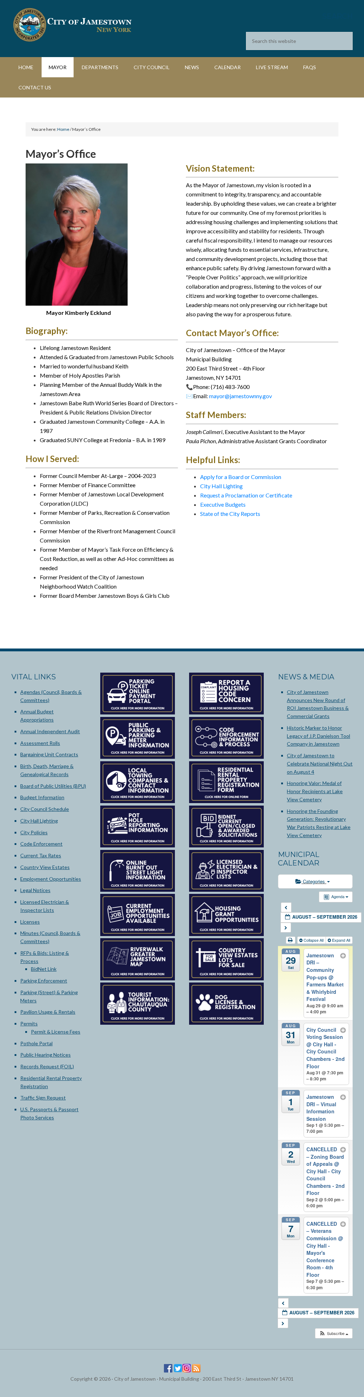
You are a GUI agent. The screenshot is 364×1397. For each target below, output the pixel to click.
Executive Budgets (223, 504)
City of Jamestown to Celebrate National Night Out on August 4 (320, 763)
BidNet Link (44, 969)
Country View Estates (45, 867)
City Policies (34, 832)
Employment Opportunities (50, 879)
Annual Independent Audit (50, 731)
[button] (333, 1333)
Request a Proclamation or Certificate (246, 495)
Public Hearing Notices (45, 1055)
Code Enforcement (41, 844)
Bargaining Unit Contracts (49, 754)
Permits (29, 1023)
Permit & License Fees (55, 1032)
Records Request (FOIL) (47, 1066)
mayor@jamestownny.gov (240, 396)
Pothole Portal (36, 1043)
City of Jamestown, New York (71, 25)
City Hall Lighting (221, 486)
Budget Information (42, 797)
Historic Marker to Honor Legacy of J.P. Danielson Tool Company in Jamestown (318, 736)
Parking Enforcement (43, 981)
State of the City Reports (230, 513)
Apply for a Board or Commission (240, 476)
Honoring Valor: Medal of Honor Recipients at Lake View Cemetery (315, 791)
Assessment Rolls (40, 743)
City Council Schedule (44, 809)
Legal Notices (35, 890)
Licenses (30, 922)
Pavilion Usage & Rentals (47, 1012)
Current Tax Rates (40, 855)
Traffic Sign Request (43, 1098)
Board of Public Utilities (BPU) (53, 786)
